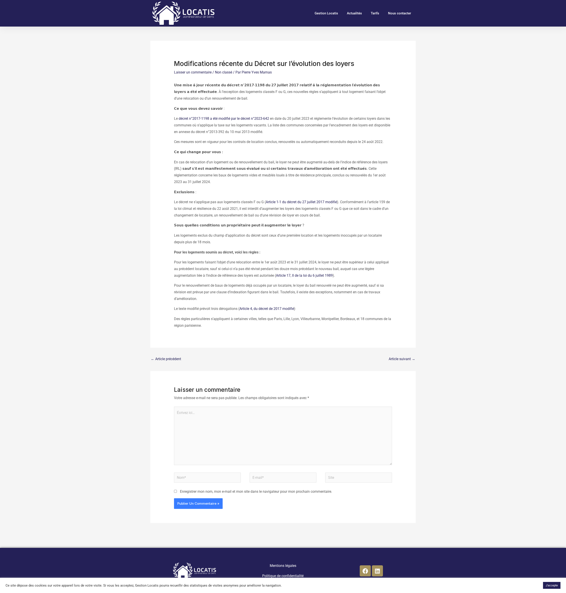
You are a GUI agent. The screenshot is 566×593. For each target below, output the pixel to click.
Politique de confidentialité (283, 576)
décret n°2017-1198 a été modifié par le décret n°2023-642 (224, 118)
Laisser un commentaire (193, 72)
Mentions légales (283, 566)
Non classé (223, 72)
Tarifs (375, 13)
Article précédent (166, 359)
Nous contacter (399, 13)
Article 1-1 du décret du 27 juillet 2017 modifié (301, 202)
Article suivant (402, 359)
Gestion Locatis (326, 13)
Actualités (354, 13)
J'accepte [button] (552, 585)
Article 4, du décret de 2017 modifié (266, 309)
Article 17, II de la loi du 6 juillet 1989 (304, 275)
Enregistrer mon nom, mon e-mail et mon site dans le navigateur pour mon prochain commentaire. (256, 491)
